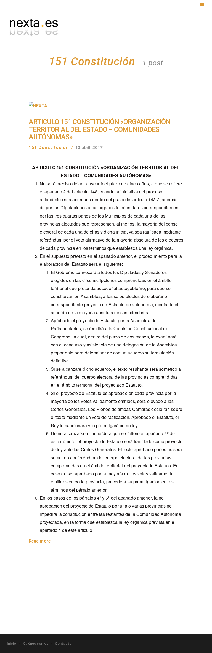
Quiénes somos (35, 643)
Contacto (63, 643)
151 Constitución (49, 147)
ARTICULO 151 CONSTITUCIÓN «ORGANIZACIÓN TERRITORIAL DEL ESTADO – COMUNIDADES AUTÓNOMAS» (99, 129)
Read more (40, 541)
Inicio (11, 643)
